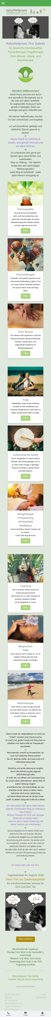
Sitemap (8, 997)
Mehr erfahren (25, 939)
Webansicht (41, 997)
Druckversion (13, 994)
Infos (25, 231)
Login (43, 994)
